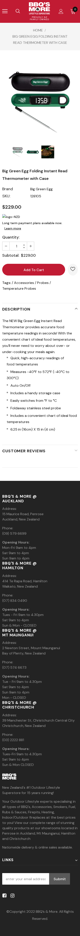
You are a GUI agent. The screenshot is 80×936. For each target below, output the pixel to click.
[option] (40, 101)
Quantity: (11, 237)
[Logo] (39, 8)
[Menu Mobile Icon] (5, 11)
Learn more (12, 228)
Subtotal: (10, 255)
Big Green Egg (41, 189)
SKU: (6, 196)
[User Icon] (61, 11)
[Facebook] (3, 896)
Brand (7, 189)
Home (38, 30)
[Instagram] (11, 896)
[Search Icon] (18, 11)
